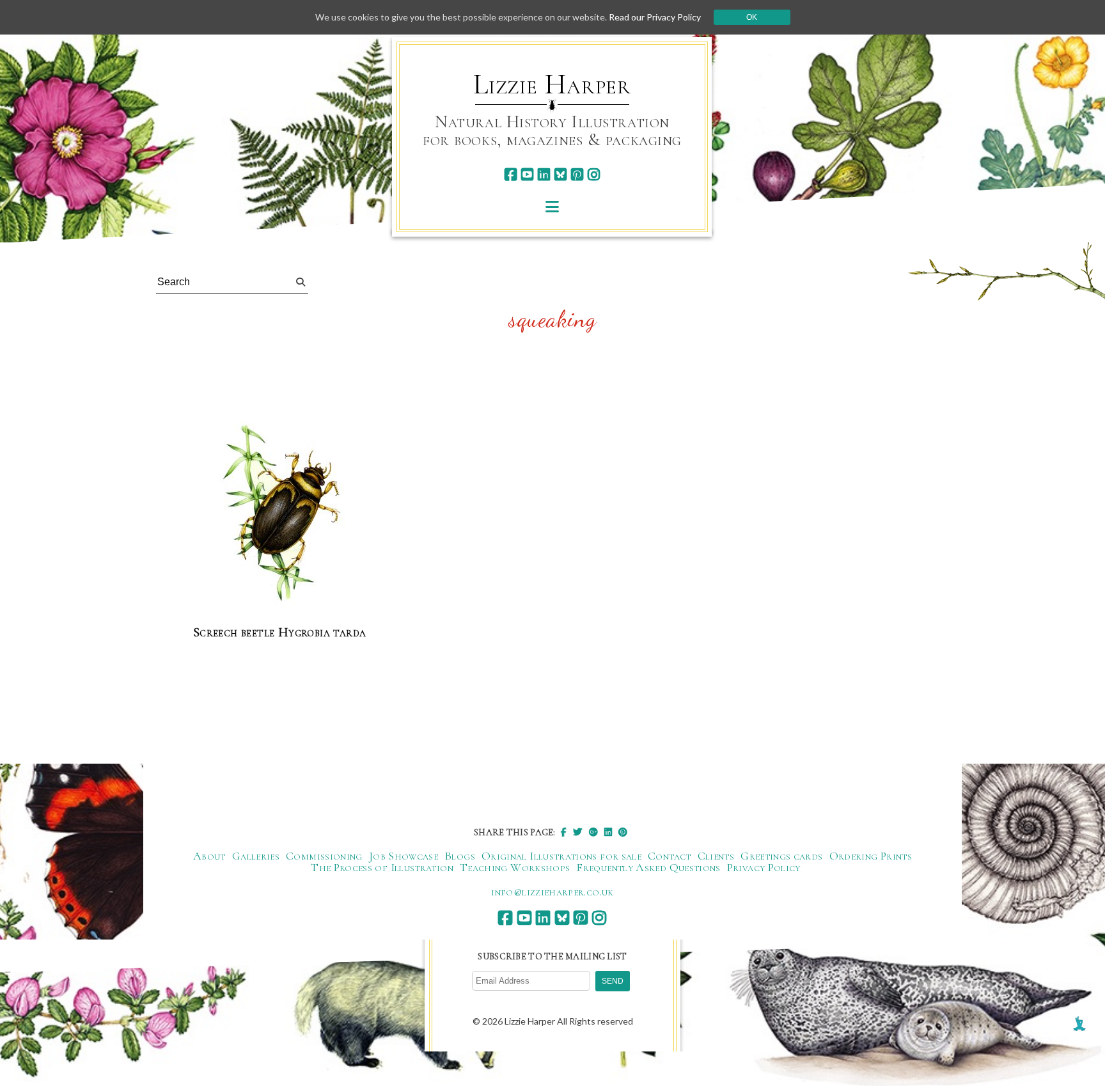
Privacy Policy (764, 867)
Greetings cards (781, 856)
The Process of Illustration (382, 867)
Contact (669, 856)
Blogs (459, 856)
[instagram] (594, 174)
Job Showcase (403, 856)
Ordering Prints (870, 856)
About (209, 856)
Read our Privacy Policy (655, 17)
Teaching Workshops (515, 867)
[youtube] (527, 174)
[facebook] (511, 174)
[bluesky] (560, 174)
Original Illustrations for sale (561, 856)
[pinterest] (577, 174)
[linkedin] (544, 174)
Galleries (255, 856)
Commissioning (324, 856)
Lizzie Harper (552, 84)
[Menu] (552, 206)
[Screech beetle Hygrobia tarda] (279, 513)
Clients (716, 856)
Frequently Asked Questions (648, 867)
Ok (751, 17)
